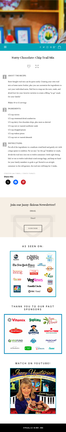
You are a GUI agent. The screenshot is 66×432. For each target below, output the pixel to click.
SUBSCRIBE (33, 228)
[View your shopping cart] (59, 47)
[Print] (28, 66)
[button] (37, 66)
